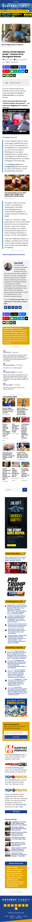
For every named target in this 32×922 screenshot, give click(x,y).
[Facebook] (16, 905)
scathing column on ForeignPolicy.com (14, 165)
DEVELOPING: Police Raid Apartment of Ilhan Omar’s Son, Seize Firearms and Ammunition (17, 631)
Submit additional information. (13, 255)
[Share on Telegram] (19, 71)
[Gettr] (8, 905)
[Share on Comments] (4, 75)
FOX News (6, 137)
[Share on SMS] (7, 75)
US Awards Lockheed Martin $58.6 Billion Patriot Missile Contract (19, 828)
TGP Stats (16, 812)
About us (12, 916)
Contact (19, 916)
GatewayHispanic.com (16, 755)
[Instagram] (26, 905)
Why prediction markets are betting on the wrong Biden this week (18, 844)
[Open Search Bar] (24, 11)
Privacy (25, 916)
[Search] (24, 490)
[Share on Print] (14, 75)
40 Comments (13, 62)
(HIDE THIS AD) (19, 23)
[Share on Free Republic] (26, 71)
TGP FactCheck (20, 805)
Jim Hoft (18, 263)
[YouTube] (16, 908)
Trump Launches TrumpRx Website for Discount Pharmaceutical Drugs (19, 849)
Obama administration (13, 94)
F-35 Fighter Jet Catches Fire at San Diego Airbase (18, 838)
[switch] (29, 11)
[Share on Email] (10, 75)
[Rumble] (19, 905)
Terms (12, 918)
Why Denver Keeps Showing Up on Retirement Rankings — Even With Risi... (19, 854)
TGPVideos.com (14, 780)
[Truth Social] (5, 905)
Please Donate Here (16, 863)
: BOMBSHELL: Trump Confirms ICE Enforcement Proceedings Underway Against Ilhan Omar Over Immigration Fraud (17, 682)
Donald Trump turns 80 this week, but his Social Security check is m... (19, 834)
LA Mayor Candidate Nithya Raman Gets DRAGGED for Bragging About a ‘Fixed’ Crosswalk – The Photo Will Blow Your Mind (16, 619)
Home (6, 916)
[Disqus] (16, 369)
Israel (7, 216)
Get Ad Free (18, 918)
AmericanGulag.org (15, 768)
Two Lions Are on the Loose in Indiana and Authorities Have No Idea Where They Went (17, 625)
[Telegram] (23, 905)
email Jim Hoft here (17, 299)
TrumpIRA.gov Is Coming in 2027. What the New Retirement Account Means (19, 823)
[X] (12, 905)
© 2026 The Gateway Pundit (16, 913)
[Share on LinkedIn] (23, 71)
